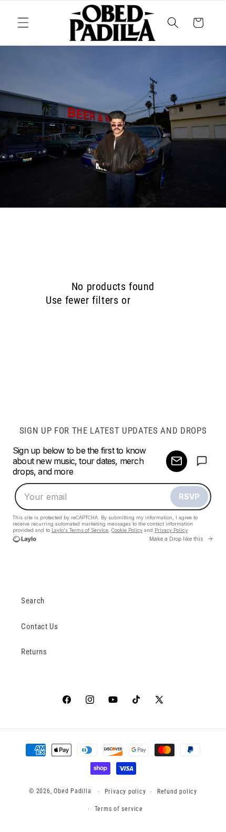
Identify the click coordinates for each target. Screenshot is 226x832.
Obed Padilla (72, 791)
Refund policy (177, 791)
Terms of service (119, 809)
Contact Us (39, 626)
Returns (34, 651)
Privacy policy (125, 791)
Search (33, 600)
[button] (23, 22)
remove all (156, 300)
